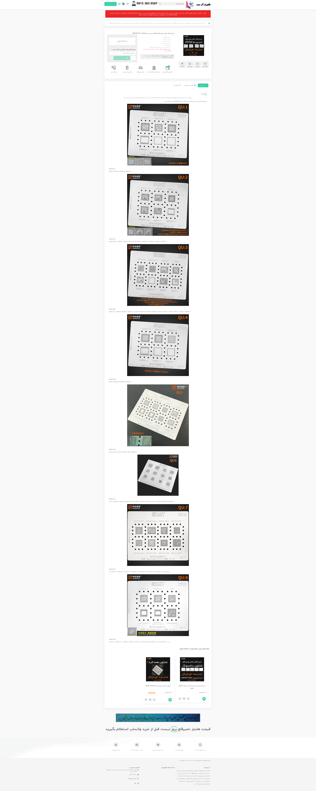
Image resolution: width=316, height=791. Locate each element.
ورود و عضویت (109, 4)
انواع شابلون (187, 23)
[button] (158, 14)
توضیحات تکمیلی (188, 85)
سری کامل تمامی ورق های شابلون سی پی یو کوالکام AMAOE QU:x (156, 23)
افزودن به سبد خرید (120, 58)
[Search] (160, 4)
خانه (204, 23)
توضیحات (202, 85)
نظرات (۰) (176, 85)
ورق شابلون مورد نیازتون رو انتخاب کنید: (123, 49)
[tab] (203, 85)
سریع (188, 698)
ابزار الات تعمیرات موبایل (196, 23)
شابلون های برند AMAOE (178, 23)
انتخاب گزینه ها (204, 698)
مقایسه (182, 66)
